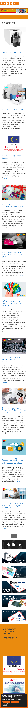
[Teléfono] (17, 3)
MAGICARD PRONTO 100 (12, 52)
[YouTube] (14, 3)
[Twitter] (4, 3)
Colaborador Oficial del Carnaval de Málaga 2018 (12, 205)
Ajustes (5, 704)
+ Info (14, 536)
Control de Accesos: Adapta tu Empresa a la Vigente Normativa (14, 505)
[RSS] (11, 3)
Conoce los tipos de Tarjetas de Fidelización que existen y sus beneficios (14, 410)
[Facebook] (1, 3)
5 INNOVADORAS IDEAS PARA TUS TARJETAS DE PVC (12, 255)
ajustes (19, 699)
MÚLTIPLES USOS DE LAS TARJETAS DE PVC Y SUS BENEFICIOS (13, 303)
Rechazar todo (15, 701)
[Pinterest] (8, 3)
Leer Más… (18, 130)
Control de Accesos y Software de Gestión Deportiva (11, 359)
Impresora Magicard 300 (12, 109)
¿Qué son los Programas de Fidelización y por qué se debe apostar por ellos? (13, 460)
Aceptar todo (6, 701)
